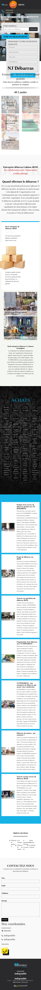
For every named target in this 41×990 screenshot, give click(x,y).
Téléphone (4, 893)
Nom (3, 878)
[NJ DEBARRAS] (20, 965)
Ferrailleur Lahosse (30, 846)
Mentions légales (20, 982)
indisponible (5, 944)
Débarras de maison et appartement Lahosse (21, 845)
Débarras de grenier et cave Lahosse (15, 843)
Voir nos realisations (15, 37)
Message (4, 901)
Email (3, 885)
